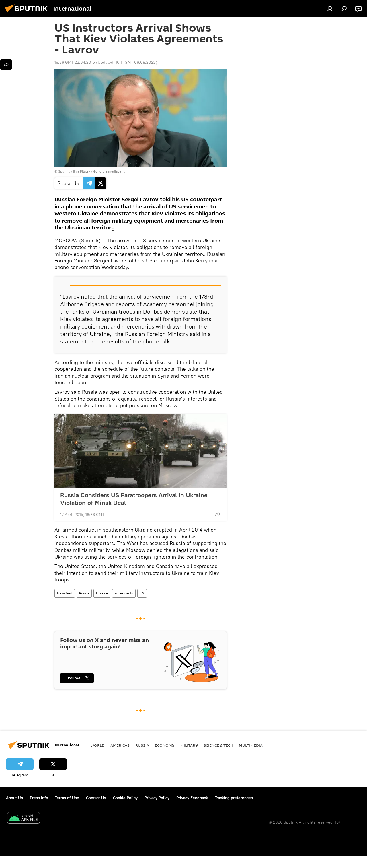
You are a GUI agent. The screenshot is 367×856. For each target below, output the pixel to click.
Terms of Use (67, 797)
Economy (165, 745)
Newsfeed (64, 593)
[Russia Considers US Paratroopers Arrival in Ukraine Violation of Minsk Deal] (140, 451)
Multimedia (251, 745)
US (142, 593)
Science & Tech (218, 745)
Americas (120, 745)
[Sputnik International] (28, 13)
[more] (217, 514)
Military (189, 745)
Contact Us (96, 797)
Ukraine (102, 593)
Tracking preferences (234, 797)
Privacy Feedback (192, 797)
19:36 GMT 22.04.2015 (74, 62)
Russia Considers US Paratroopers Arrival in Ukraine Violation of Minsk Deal (134, 498)
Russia (84, 593)
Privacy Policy (157, 797)
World (98, 745)
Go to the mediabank (109, 171)
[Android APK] (23, 818)
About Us (14, 797)
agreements (124, 593)
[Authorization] (329, 8)
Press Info (39, 797)
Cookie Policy (125, 797)
